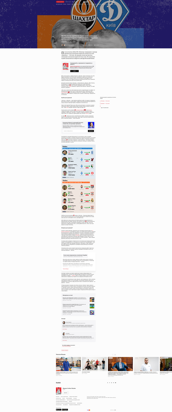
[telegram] (114, 383)
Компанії (69, 4)
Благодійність (65, 404)
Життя (90, 4)
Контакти (57, 396)
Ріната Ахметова (64, 92)
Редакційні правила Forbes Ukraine (62, 401)
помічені (87, 113)
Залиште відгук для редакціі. (66, 346)
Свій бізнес (81, 4)
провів (70, 86)
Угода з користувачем (64, 396)
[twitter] (108, 383)
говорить (73, 275)
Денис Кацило (68, 322)
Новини (64, 4)
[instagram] (112, 383)
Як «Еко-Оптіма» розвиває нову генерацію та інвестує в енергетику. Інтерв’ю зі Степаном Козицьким (67, 373)
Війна (85, 4)
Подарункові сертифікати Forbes (74, 404)
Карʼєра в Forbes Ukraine (73, 396)
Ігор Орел (68, 333)
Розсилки (75, 398)
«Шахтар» (63, 350)
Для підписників (59, 4)
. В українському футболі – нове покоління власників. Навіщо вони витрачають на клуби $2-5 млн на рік (74, 311)
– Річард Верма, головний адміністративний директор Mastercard (118, 374)
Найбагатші (104, 4)
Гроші (72, 4)
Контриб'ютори (110, 4)
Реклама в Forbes (59, 404)
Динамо (67, 350)
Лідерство (94, 4)
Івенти (63, 398)
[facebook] (110, 383)
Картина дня (64, 300)
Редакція (70, 401)
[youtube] (116, 383)
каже (67, 107)
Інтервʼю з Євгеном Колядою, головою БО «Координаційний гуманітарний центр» (146, 372)
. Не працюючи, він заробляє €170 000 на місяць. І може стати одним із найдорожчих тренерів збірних (74, 305)
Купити (65, 392)
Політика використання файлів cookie (73, 399)
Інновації (76, 4)
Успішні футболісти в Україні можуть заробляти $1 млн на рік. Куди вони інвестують (74, 298)
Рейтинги (99, 4)
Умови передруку (69, 398)
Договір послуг (58, 398)
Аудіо (115, 4)
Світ (87, 4)
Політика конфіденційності (60, 399)
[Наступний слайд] (115, 355)
